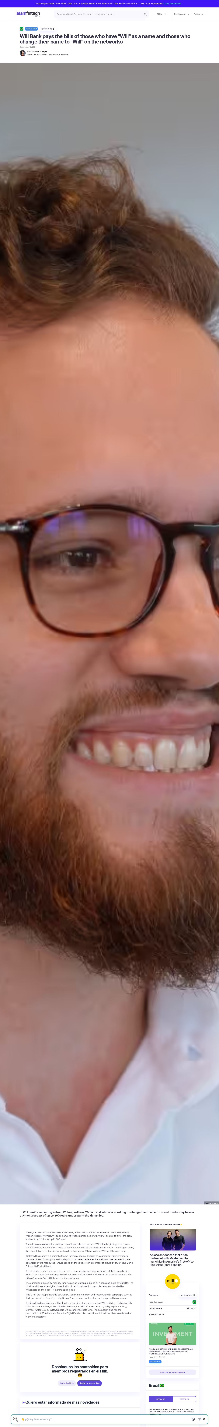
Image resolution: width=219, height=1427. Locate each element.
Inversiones (155, 1362)
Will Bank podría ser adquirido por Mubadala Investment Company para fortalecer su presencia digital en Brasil (171, 1351)
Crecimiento (31, 29)
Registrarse (179, 14)
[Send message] (199, 1419)
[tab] (160, 1399)
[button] (161, 14)
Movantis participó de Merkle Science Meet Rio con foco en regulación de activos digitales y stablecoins (171, 1412)
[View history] (193, 1419)
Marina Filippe (39, 51)
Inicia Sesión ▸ (67, 1383)
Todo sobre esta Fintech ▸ (172, 1372)
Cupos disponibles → (173, 3)
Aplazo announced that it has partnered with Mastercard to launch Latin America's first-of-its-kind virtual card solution (172, 1259)
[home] (28, 14)
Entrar (197, 14)
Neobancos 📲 (48, 29)
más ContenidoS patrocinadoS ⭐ (166, 1224)
